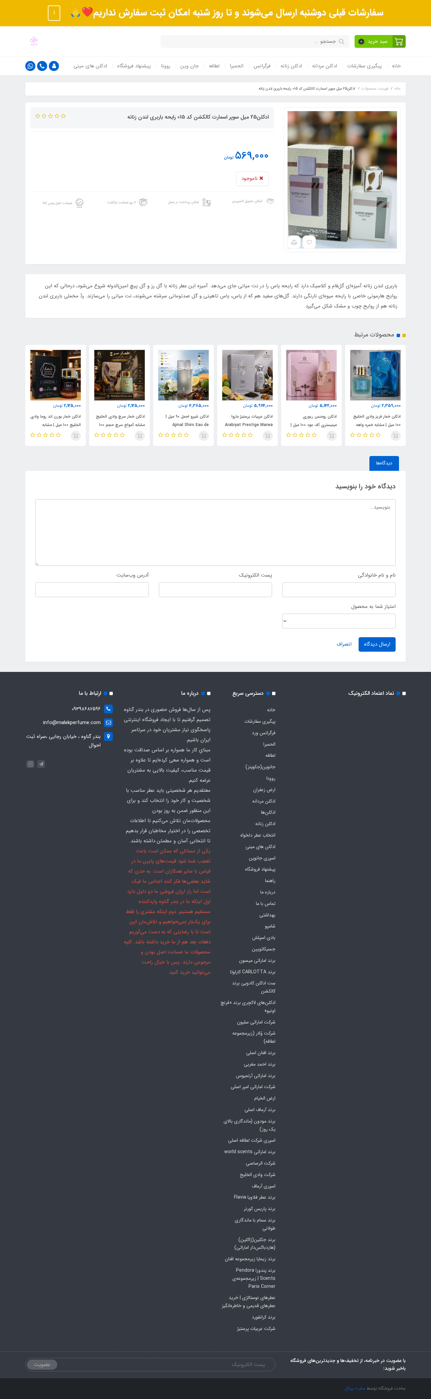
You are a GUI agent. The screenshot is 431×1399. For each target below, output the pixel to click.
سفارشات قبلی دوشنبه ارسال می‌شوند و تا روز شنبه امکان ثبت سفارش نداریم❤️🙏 (225, 12)
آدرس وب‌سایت (133, 575)
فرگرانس (262, 66)
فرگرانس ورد (263, 733)
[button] (380, 41)
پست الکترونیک (255, 575)
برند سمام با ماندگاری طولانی (255, 1224)
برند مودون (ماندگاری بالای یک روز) (249, 1125)
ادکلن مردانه (324, 66)
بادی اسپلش (263, 937)
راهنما (270, 880)
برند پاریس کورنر (259, 1208)
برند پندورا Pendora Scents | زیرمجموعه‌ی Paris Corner (253, 1278)
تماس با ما (265, 903)
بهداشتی (267, 915)
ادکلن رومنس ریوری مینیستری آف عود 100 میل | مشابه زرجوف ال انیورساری (378, 424)
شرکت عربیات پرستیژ (256, 1328)
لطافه (214, 66)
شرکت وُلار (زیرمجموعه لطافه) (253, 1037)
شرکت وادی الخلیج (257, 1174)
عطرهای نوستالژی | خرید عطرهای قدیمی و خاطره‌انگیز (248, 1301)
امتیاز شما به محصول (373, 607)
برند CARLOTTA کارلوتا (252, 972)
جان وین (189, 66)
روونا (165, 66)
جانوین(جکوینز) (260, 767)
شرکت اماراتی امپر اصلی (253, 1087)
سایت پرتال (354, 1388)
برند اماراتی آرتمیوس (255, 1075)
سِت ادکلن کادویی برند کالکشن (253, 987)
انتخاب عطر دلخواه (257, 835)
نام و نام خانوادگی (377, 575)
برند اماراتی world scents (249, 1152)
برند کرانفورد (263, 1317)
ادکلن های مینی (90, 66)
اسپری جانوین (262, 858)
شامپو (270, 926)
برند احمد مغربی (259, 1064)
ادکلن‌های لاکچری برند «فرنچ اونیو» (248, 1006)
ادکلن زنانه (291, 66)
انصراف (344, 644)
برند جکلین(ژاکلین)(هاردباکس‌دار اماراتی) (254, 1243)
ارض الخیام (264, 1098)
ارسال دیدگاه (377, 644)
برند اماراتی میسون (257, 960)
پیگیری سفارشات (364, 66)
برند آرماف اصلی (259, 1109)
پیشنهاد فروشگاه (134, 66)
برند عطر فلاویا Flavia (254, 1197)
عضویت (42, 1365)
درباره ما (267, 892)
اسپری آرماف (263, 1186)
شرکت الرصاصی (260, 1163)
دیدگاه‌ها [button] (384, 463)
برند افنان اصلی (260, 1052)
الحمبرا (236, 66)
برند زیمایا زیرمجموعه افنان (250, 1259)
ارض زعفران (264, 789)
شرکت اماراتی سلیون (256, 1022)
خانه (396, 66)
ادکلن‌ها (268, 812)
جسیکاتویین (263, 949)
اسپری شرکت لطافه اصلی (251, 1140)
